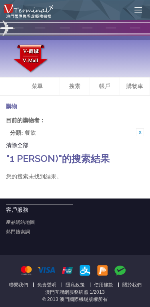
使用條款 (103, 285)
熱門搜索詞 (18, 232)
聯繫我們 (18, 285)
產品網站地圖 (20, 222)
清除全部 (17, 145)
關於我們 (132, 285)
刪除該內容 (140, 132)
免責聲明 (46, 285)
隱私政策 (75, 285)
